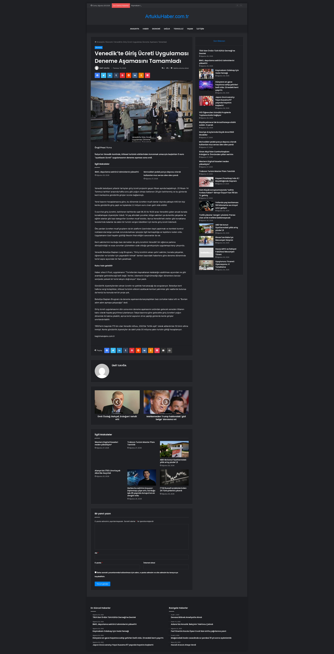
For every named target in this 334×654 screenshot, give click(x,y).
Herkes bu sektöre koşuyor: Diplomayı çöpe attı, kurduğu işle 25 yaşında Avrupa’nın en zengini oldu (141, 492)
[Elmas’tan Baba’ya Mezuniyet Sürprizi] (206, 241)
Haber (145, 29)
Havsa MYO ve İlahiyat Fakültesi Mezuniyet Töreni (225, 252)
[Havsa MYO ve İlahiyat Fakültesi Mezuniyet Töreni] (206, 252)
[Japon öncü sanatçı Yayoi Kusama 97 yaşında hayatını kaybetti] (206, 101)
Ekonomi (156, 29)
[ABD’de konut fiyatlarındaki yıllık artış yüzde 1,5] (174, 449)
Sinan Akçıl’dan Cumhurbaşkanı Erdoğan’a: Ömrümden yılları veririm (216, 153)
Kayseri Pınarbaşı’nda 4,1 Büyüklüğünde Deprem (227, 179)
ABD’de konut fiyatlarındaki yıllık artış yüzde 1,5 (173, 461)
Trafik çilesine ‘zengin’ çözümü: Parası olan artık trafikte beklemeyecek (217, 216)
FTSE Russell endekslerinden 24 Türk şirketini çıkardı (173, 489)
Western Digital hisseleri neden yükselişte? (106, 443)
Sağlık (167, 29)
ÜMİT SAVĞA (104, 68)
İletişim (200, 29)
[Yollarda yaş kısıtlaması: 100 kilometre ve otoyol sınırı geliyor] (206, 206)
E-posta (99, 563)
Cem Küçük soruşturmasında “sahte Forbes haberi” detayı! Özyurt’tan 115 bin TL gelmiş (218, 193)
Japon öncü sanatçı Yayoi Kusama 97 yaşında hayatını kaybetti (225, 101)
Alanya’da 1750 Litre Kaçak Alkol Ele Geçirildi (107, 471)
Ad (96, 553)
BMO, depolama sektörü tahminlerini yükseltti (117, 172)
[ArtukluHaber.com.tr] (167, 16)
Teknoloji (178, 29)
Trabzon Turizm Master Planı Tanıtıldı (141, 443)
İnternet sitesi (149, 563)
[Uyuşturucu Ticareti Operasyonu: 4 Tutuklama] (206, 265)
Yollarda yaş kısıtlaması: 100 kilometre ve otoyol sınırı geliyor (227, 205)
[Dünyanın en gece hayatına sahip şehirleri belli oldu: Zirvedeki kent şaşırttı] (206, 85)
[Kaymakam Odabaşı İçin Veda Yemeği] (206, 74)
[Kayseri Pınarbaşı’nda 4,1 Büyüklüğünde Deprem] (206, 182)
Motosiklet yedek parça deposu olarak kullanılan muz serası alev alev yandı (217, 143)
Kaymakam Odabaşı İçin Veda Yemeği (146, 5)
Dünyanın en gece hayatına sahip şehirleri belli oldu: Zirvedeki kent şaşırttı (226, 86)
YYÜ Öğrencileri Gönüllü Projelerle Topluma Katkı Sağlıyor (215, 114)
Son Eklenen (219, 41)
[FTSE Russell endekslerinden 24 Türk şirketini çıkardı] (174, 477)
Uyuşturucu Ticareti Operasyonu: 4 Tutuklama (224, 264)
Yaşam (190, 29)
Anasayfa (134, 29)
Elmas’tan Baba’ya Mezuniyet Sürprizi (224, 238)
